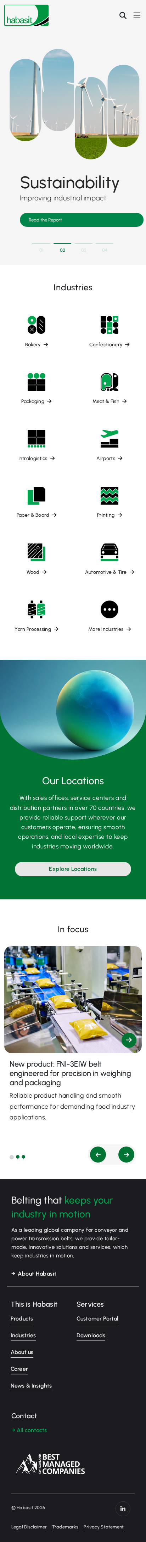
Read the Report (43, 220)
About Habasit (37, 1273)
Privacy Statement (104, 1527)
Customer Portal (97, 1318)
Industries (23, 1335)
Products (22, 1318)
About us (22, 1352)
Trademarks (65, 1527)
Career (19, 1368)
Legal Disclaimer (29, 1527)
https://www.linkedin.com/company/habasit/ (123, 1508)
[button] (12, 1157)
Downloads (91, 1335)
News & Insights (31, 1385)
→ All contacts (29, 1430)
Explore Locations (73, 869)
